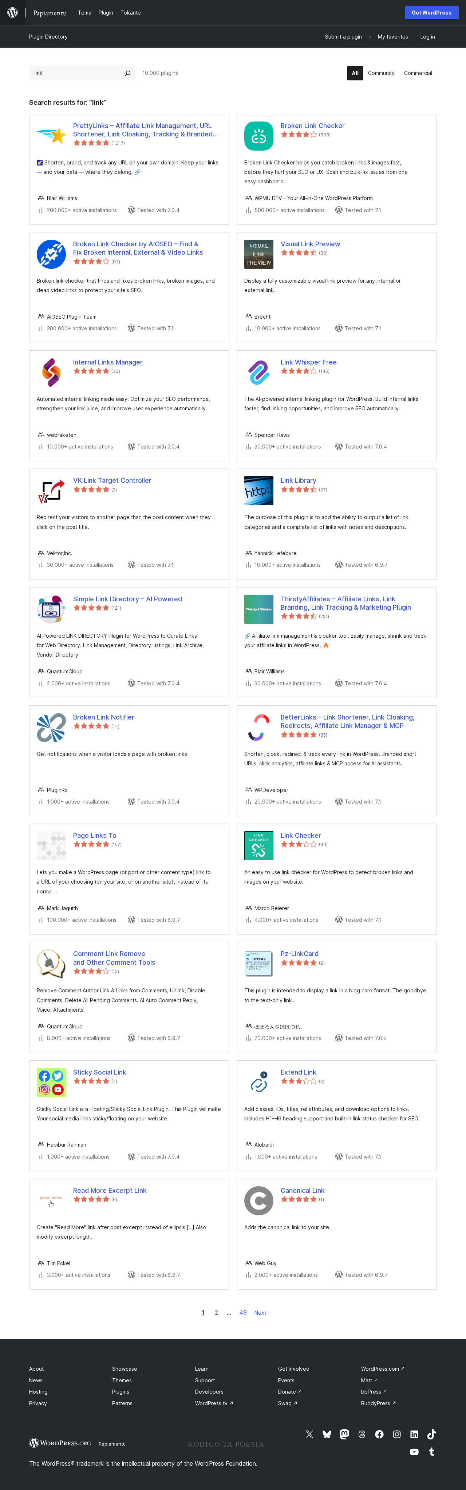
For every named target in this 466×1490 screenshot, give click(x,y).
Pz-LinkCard (300, 953)
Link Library (298, 480)
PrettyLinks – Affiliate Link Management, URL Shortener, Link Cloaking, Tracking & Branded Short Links (143, 130)
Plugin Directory (48, 36)
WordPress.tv (214, 1403)
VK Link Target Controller (112, 480)
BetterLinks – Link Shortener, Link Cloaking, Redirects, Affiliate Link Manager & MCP (348, 721)
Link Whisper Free (309, 362)
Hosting (38, 1392)
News (36, 1380)
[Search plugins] (128, 73)
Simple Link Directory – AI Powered (127, 599)
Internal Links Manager (108, 362)
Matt (369, 1380)
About (36, 1369)
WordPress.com (383, 1369)
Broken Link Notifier (103, 717)
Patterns (122, 1403)
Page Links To (94, 835)
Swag (288, 1403)
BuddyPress (378, 1403)
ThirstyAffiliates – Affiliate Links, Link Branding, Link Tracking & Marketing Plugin (346, 603)
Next (260, 1313)
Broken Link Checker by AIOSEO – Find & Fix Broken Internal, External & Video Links (138, 248)
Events (286, 1380)
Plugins (120, 1392)
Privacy (38, 1403)
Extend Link (298, 1072)
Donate (290, 1392)
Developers (209, 1392)
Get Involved (293, 1369)
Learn (202, 1369)
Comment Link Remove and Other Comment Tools (114, 958)
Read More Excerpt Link (110, 1190)
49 (243, 1312)
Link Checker (301, 835)
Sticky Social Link (99, 1072)
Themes (122, 1380)
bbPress (374, 1392)
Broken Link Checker (313, 126)
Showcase (124, 1369)
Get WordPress (432, 12)
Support (205, 1380)
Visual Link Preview (310, 244)
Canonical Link (303, 1190)
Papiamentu (112, 1444)
